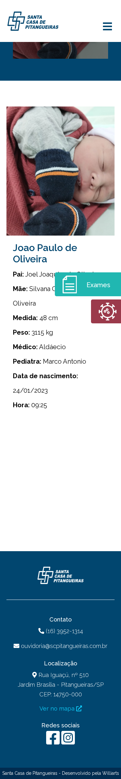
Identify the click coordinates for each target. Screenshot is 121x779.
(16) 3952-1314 (63, 631)
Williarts (110, 773)
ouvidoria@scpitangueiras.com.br (64, 645)
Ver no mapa (57, 708)
